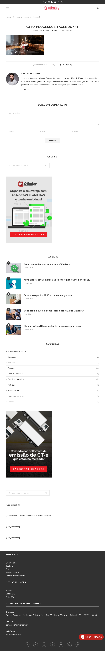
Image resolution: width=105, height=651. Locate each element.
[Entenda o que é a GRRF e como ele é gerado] (13, 299)
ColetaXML (10, 594)
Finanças (53, 368)
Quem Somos (11, 563)
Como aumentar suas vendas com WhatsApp (47, 264)
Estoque (53, 363)
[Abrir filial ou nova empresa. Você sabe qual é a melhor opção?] (13, 283)
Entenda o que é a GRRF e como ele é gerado (48, 295)
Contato (9, 566)
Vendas (53, 402)
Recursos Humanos (53, 396)
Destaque (53, 357)
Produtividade (53, 390)
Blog (8, 569)
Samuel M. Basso (50, 30)
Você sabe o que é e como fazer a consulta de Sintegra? (54, 311)
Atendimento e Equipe (53, 351)
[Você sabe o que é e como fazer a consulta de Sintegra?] (13, 314)
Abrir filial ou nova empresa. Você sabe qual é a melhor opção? (57, 280)
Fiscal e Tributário (53, 374)
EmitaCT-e (10, 597)
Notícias (53, 385)
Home (8, 17)
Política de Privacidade (15, 576)
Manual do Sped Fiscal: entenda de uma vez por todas (52, 326)
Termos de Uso (12, 572)
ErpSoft (9, 590)
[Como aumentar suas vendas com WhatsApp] (13, 268)
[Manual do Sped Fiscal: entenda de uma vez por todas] (13, 330)
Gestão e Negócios (53, 379)
